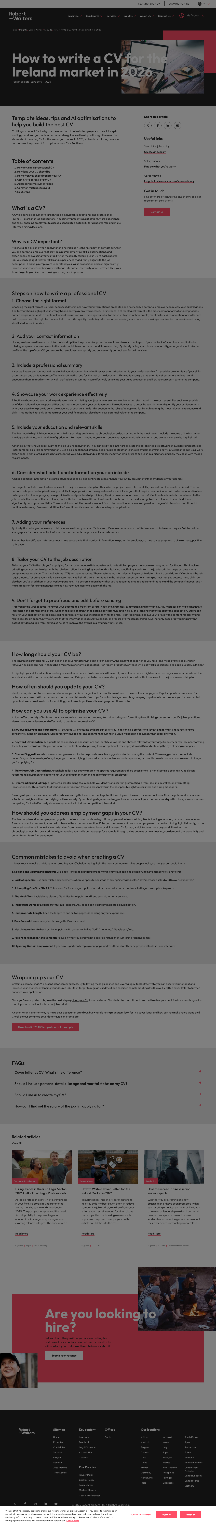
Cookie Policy (72, 1520)
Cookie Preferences (141, 1514)
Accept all (190, 1514)
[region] (108, 1515)
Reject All (166, 1514)
